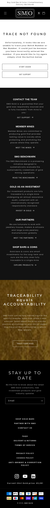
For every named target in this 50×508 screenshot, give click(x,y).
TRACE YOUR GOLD (25, 344)
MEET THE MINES (24, 147)
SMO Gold (28, 503)
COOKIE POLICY (25, 458)
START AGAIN (25, 67)
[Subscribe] (42, 401)
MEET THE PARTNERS (24, 238)
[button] (5, 13)
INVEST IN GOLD (23, 210)
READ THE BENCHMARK (24, 178)
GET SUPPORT (25, 74)
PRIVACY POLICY (25, 453)
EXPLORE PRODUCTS (23, 265)
